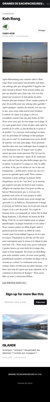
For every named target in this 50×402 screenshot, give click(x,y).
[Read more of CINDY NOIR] (5, 27)
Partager (41, 30)
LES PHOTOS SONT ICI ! (14, 282)
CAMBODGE (8, 13)
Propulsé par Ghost (25, 383)
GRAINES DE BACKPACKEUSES (22, 3)
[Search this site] (43, 4)
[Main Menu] (48, 4)
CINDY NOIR (8, 33)
